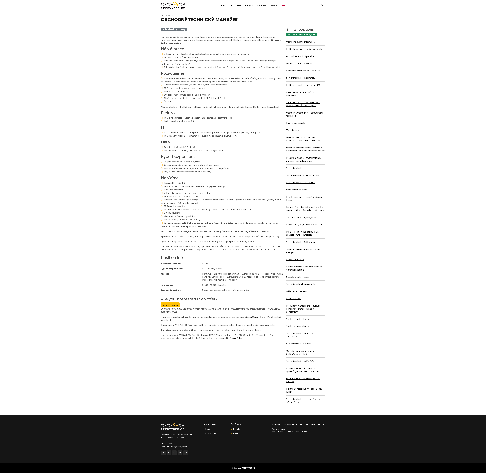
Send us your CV (170, 304)
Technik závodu (293, 130)
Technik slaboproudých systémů (301, 217)
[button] (322, 5)
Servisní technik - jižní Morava (300, 242)
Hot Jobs (249, 5)
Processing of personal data (283, 424)
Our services (235, 5)
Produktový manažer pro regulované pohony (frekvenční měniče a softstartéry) (303, 308)
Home (223, 5)
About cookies (303, 424)
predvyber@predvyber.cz (254, 317)
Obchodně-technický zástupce (300, 41)
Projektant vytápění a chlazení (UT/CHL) (305, 224)
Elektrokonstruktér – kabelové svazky (304, 49)
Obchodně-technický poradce (300, 56)
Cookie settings (317, 424)
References (262, 5)
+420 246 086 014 (175, 444)
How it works (210, 434)
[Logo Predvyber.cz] (172, 426)
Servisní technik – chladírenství (300, 77)
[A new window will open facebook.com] (169, 452)
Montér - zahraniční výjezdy (299, 63)
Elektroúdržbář (293, 298)
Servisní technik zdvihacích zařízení (302, 175)
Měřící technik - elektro (297, 291)
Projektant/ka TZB (295, 259)
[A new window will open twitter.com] (163, 453)
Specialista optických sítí (297, 277)
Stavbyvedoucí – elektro (297, 319)
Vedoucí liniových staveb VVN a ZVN (303, 70)
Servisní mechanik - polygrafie (300, 284)
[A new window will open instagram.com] (174, 452)
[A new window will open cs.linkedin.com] (180, 452)
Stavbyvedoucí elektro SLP (298, 189)
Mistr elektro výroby (296, 123)
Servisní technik (293, 168)
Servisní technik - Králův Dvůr (300, 361)
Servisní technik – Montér (298, 343)
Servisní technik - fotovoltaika (300, 182)
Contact (275, 5)
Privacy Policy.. (236, 338)
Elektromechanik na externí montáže (303, 85)
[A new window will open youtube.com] (185, 452)
